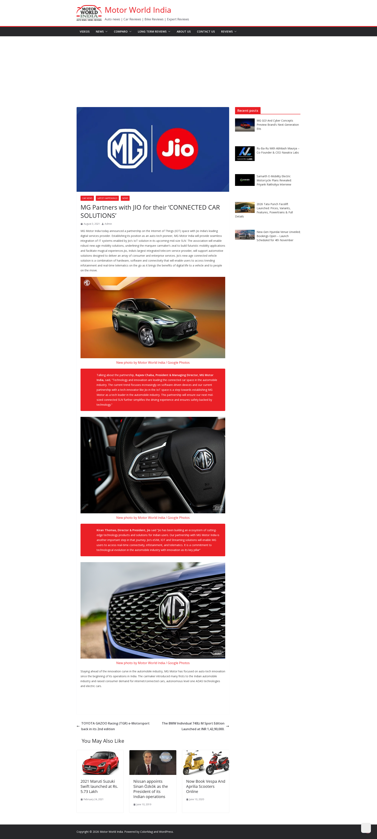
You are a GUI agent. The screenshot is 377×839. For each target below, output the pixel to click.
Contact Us (206, 31)
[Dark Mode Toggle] (366, 828)
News (100, 31)
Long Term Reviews (152, 31)
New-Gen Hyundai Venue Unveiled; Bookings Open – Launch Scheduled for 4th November (278, 236)
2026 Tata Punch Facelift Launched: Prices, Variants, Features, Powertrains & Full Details (264, 210)
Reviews (227, 31)
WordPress (166, 832)
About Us (184, 31)
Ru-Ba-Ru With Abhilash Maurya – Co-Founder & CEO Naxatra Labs (278, 150)
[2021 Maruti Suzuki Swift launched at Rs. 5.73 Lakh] (100, 753)
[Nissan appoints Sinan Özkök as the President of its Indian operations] (152, 753)
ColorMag (146, 832)
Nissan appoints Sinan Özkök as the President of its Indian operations (150, 789)
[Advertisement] (188, 65)
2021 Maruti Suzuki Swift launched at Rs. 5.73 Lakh (99, 786)
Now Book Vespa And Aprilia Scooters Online (205, 786)
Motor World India (138, 9)
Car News (87, 198)
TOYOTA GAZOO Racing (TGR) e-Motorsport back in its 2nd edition (115, 726)
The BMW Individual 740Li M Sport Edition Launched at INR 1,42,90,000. (193, 726)
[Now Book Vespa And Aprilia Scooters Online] (205, 753)
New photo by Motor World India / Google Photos (153, 362)
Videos (85, 31)
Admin (108, 223)
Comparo (121, 31)
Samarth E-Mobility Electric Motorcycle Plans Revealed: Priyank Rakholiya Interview (274, 180)
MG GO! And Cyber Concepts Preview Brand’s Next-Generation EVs (278, 125)
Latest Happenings (107, 198)
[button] (106, 31)
